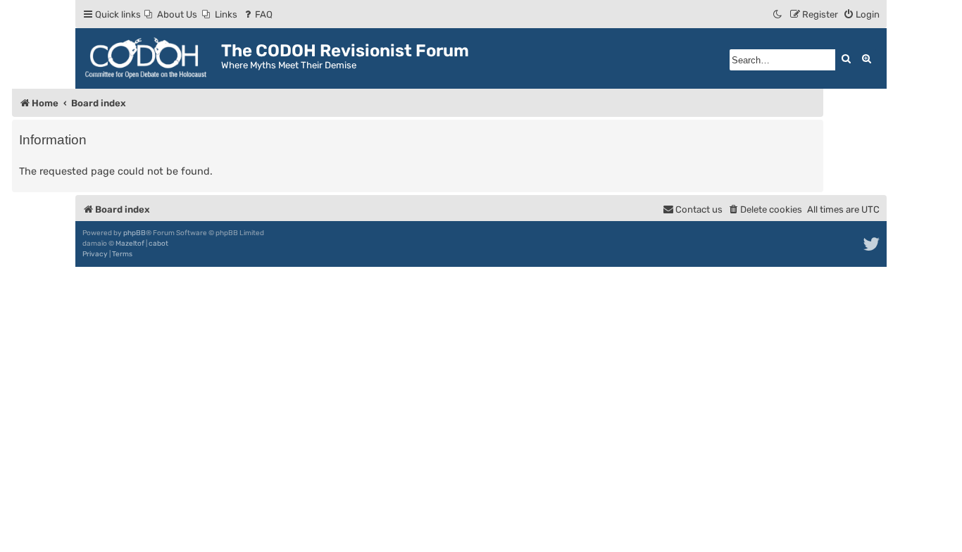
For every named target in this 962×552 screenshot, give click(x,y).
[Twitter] (872, 244)
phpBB (134, 233)
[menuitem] (170, 14)
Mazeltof (129, 243)
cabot (158, 243)
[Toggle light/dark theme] (778, 14)
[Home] (150, 58)
